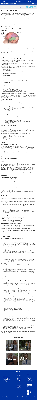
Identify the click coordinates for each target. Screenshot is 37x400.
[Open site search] (35, 1)
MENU (33, 3)
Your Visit (5, 384)
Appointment (5, 376)
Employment (19, 381)
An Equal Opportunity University (25, 396)
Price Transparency (6, 379)
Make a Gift (19, 387)
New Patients (5, 378)
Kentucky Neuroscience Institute (8, 7)
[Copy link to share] (35, 7)
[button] (3, 1)
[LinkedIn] (30, 392)
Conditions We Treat (16, 7)
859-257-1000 (29, 384)
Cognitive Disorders (22, 7)
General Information (6, 377)
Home (2, 6)
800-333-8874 (29, 385)
